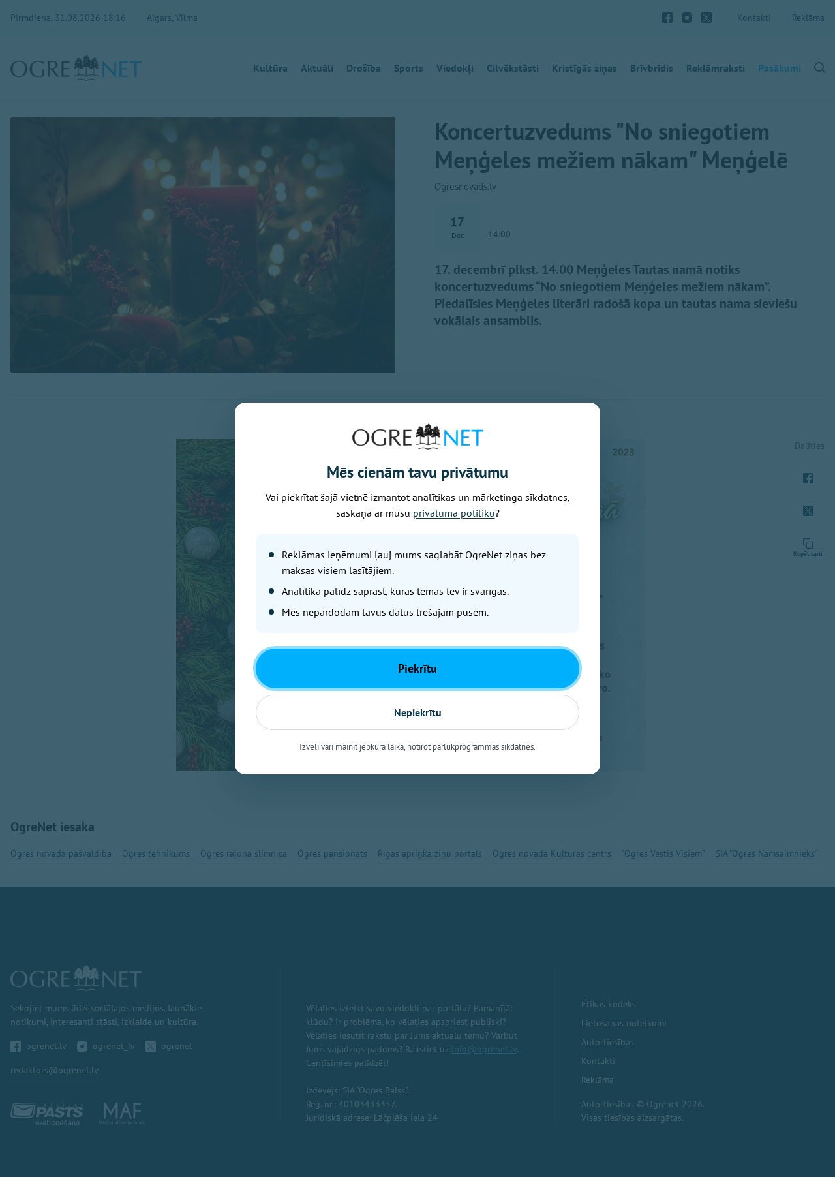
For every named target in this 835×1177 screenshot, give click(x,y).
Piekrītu (417, 668)
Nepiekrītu (418, 712)
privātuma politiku (454, 512)
